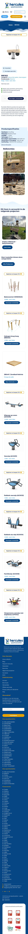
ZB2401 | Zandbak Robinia (13, 374)
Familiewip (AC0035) (12, 574)
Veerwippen (22, 77)
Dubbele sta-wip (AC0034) (13, 534)
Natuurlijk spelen (13, 77)
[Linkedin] (9, 891)
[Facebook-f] (3, 891)
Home (11, 25)
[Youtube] (5, 891)
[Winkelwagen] (9, 11)
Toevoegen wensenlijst (16, 98)
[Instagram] (7, 891)
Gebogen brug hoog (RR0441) (11, 337)
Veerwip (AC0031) (10, 456)
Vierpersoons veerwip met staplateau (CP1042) (13, 613)
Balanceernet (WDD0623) (13, 297)
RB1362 (4, 76)
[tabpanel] (14, 137)
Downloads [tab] (6, 145)
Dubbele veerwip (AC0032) (14, 495)
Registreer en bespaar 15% (13, 34)
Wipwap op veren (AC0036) (10, 416)
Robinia (12, 79)
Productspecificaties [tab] (10, 129)
